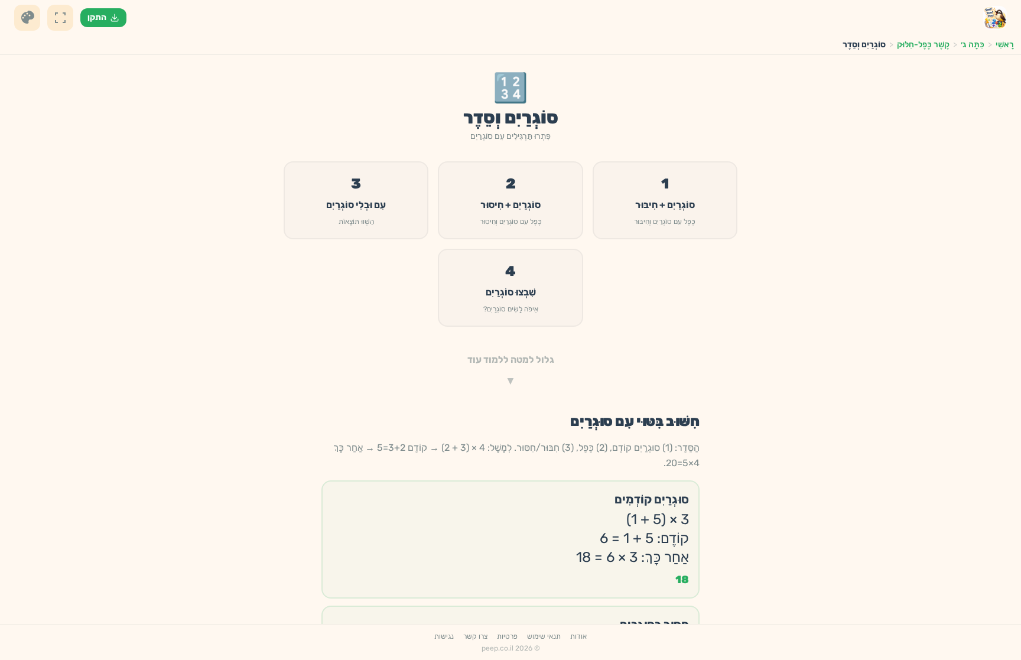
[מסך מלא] (60, 18)
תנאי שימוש (544, 636)
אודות (578, 636)
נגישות (444, 636)
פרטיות (507, 636)
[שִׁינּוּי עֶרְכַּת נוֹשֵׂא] (27, 18)
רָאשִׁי (1005, 45)
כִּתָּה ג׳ (972, 45)
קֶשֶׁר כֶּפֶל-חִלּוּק (923, 45)
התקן (96, 17)
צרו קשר (475, 636)
